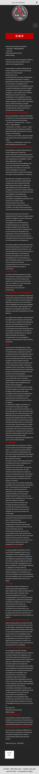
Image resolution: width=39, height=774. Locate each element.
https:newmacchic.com (21, 131)
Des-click (12, 771)
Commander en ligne (25, 771)
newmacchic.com (11, 75)
